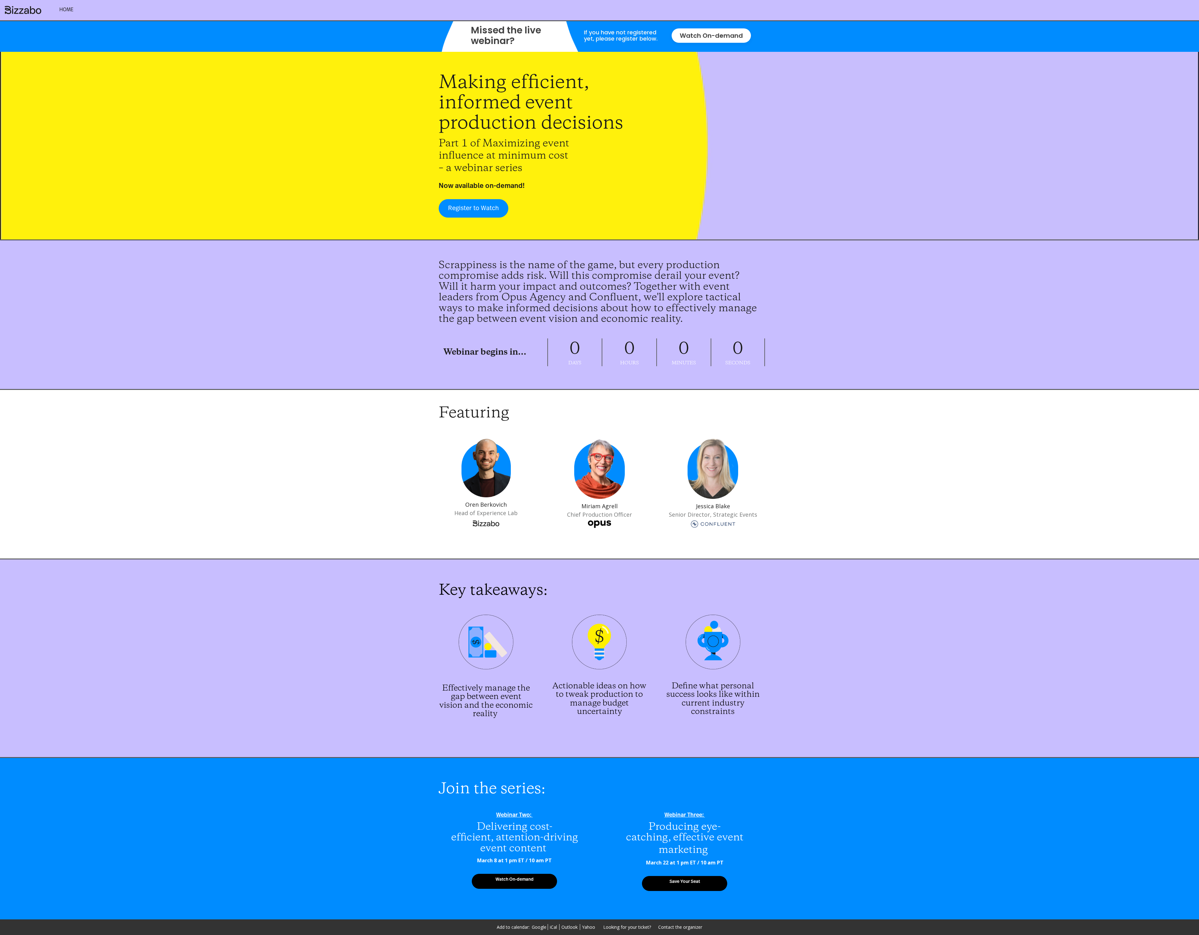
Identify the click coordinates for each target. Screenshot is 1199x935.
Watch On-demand (711, 35)
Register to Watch (473, 208)
